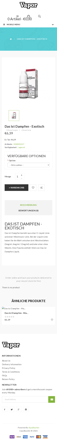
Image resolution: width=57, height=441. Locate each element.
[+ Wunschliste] (33, 187)
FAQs (4, 375)
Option (12, 160)
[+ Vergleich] (41, 187)
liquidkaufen (34, 427)
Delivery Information (11, 364)
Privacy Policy (8, 368)
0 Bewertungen (12, 130)
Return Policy (8, 379)
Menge (8, 176)
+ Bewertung (26, 130)
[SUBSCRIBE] (51, 399)
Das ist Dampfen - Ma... (16, 313)
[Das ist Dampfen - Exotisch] (14, 115)
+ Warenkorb (16, 187)
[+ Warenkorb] (5, 310)
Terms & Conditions (11, 372)
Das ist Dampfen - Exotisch (32, 39)
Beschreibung (28, 205)
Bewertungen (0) (29, 210)
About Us (6, 360)
